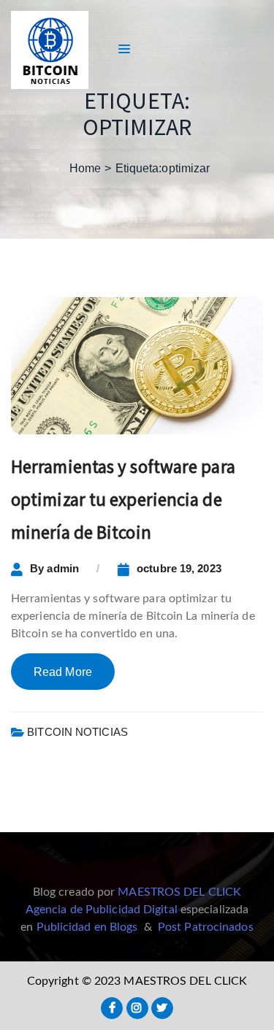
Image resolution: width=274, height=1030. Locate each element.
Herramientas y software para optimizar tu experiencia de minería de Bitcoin (123, 499)
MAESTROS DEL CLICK (179, 892)
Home (85, 168)
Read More (63, 672)
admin (63, 568)
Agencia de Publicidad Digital (102, 909)
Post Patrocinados (206, 927)
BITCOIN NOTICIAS (77, 732)
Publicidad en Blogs (87, 927)
